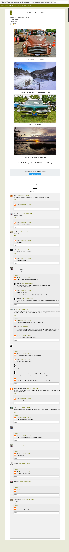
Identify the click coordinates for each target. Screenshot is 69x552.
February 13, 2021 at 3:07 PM (24, 463)
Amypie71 (16, 463)
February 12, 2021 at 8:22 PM (25, 240)
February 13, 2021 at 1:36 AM (32, 388)
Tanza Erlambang (17, 231)
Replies (16, 202)
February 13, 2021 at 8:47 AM (25, 435)
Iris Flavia (16, 407)
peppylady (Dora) (17, 267)
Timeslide (29, 5)
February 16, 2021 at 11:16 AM (25, 379)
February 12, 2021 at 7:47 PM (27, 267)
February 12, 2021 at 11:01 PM (24, 345)
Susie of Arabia (17, 445)
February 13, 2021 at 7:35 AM (25, 353)
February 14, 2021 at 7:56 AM (25, 489)
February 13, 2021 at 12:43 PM (25, 453)
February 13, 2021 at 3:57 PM (25, 471)
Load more (35, 536)
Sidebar (19, 5)
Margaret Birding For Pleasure (20, 388)
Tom (42, 184)
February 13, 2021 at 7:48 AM (25, 398)
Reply (15, 199)
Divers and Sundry (17, 499)
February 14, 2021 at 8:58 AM (25, 290)
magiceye (16, 249)
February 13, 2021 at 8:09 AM (25, 417)
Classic (2, 5)
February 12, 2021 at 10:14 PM (22, 309)
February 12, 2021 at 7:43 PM (27, 231)
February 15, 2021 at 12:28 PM (25, 359)
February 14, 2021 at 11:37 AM (28, 499)
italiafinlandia (16, 481)
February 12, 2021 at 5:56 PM (26, 213)
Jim (14, 309)
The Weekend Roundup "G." (35, 13)
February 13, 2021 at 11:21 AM (26, 445)
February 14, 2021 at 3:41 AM (25, 481)
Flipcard (6, 5)
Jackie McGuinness (18, 427)
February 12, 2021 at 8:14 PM (25, 204)
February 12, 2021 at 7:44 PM (24, 249)
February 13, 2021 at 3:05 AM (24, 407)
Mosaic (15, 5)
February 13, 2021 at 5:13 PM (25, 326)
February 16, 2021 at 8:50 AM (27, 365)
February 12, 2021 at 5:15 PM (23, 195)
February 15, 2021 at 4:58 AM (27, 298)
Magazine (11, 5)
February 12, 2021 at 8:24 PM (25, 258)
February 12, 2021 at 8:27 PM (25, 277)
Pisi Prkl (19, 283)
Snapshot (24, 5)
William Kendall (17, 213)
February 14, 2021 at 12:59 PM (25, 508)
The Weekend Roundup (37, 186)
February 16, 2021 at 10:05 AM (27, 372)
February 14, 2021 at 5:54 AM (27, 283)
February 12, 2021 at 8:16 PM (25, 222)
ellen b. (15, 195)
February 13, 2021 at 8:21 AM (28, 427)
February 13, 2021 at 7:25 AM (25, 320)
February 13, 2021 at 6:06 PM (25, 335)
